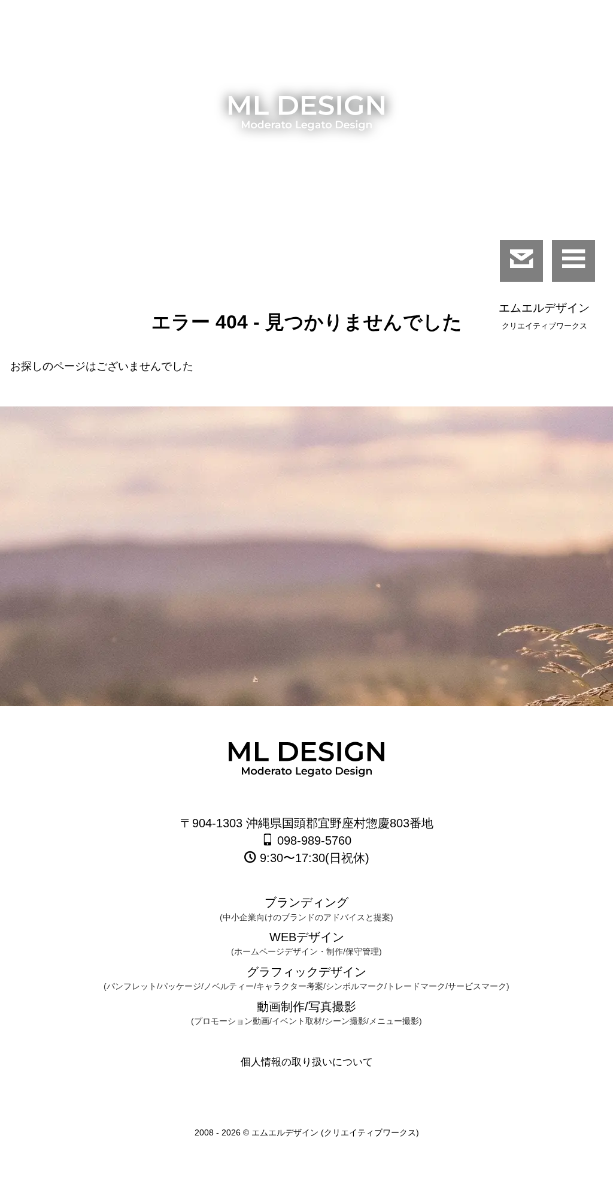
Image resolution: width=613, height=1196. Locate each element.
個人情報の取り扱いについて (307, 1062)
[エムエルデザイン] (306, 116)
